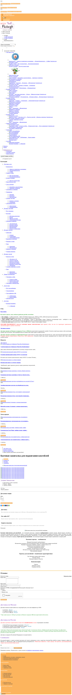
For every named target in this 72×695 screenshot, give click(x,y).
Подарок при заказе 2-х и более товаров (11, 362)
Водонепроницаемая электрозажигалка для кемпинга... (15, 421)
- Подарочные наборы (14, 263)
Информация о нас (7, 149)
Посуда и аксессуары (8, 451)
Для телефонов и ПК (14, 137)
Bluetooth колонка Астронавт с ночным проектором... (14, 406)
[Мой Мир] (4, 505)
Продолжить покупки (5, 3)
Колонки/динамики (13, 143)
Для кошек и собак (13, 126)
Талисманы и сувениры (14, 80)
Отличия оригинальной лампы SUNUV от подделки (14, 354)
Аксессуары (9, 129)
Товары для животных (11, 123)
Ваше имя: (3, 577)
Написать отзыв (10, 480)
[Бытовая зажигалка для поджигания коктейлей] (15, 465)
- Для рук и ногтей (30, 117)
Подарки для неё (10, 114)
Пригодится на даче (13, 75)
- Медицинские (31, 83)
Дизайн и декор (12, 63)
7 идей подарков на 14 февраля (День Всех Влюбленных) (15, 346)
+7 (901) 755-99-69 (8, 38)
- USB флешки (23, 137)
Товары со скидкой (8, 683)
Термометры (12, 83)
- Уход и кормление (43, 126)
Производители (7, 682)
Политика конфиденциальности (11, 658)
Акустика (8, 141)
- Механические (23, 108)
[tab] (36, 311)
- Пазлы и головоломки (14, 228)
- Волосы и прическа (41, 117)
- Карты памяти (31, 137)
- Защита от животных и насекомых (24, 61)
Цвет (2, 496)
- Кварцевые (15, 108)
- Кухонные (24, 83)
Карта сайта (6, 665)
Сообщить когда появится (6, 503)
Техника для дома (13, 85)
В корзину (3, 380)
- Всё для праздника (22, 63)
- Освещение (31, 85)
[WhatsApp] (9, 505)
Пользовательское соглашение (10, 659)
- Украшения (12, 265)
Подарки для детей (10, 89)
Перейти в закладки (12, 7)
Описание (5, 459)
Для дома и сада (10, 52)
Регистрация (6, 20)
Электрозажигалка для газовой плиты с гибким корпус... (15, 439)
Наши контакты (10, 153)
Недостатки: (3, 586)
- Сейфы (47, 61)
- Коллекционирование (33, 63)
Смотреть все (53, 61)
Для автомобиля (13, 134)
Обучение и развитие (14, 96)
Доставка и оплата (10, 152)
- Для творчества (23, 96)
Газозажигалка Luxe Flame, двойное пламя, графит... (14, 430)
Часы (10, 108)
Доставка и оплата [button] (5, 328)
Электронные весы (13, 88)
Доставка (5, 461)
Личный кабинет (7, 673)
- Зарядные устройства (37, 77)
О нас (4, 655)
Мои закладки (6, 675)
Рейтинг (3, 589)
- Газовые (17, 100)
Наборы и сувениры (14, 110)
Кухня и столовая (13, 66)
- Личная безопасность (39, 61)
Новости (5, 146)
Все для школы (12, 91)
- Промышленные (31, 88)
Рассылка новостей (8, 677)
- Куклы (27, 94)
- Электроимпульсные (33, 100)
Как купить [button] (3, 311)
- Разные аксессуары (32, 126)
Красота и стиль (13, 117)
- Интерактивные (42, 96)
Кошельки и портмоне (14, 103)
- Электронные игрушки (15, 220)
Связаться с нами (7, 667)
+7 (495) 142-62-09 (8, 36)
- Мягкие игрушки (34, 94)
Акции (5, 147)
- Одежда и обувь (22, 126)
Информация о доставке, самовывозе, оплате (14, 657)
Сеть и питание (12, 77)
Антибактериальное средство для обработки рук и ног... (15, 385)
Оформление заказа (15, 3)
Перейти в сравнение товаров (14, 11)
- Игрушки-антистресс (19, 94)
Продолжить (3, 7)
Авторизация (6, 19)
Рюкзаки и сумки (13, 105)
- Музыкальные (12, 227)
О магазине (9, 151)
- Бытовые (18, 83)
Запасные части (13, 140)
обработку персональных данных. (35, 650)
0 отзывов (3, 480)
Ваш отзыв (3, 583)
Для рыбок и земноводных (15, 128)
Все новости (4, 342)
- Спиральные (23, 100)
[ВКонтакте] (1, 505)
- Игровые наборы (33, 96)
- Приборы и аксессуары (15, 264)
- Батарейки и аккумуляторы (24, 77)
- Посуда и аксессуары (23, 66)
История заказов (7, 674)
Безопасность (12, 61)
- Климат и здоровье (23, 85)
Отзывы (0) (6, 460)
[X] (5, 505)
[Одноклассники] (2, 505)
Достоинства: (4, 585)
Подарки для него (10, 98)
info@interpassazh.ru (8, 40)
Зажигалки (11, 100)
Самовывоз (6, 463)
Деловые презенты (13, 113)
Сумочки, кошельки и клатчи (16, 119)
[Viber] (7, 505)
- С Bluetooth (22, 143)
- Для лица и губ (21, 117)
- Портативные (22, 88)
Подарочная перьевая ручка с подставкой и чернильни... (15, 395)
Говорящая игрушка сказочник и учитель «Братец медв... (15, 374)
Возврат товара (7, 666)
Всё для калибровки (14, 132)
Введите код (5, 592)
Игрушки (11, 94)
